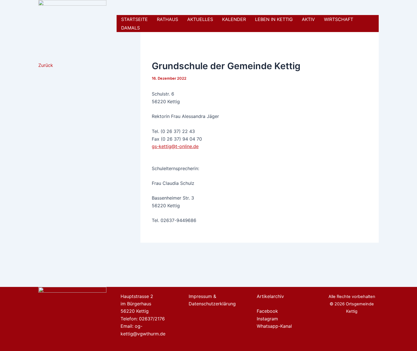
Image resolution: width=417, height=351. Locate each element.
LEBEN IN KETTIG (274, 19)
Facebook (267, 311)
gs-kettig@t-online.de (175, 146)
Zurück (45, 65)
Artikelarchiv (270, 296)
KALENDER (234, 19)
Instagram (267, 319)
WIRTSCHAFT (338, 19)
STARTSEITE (134, 19)
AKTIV (308, 19)
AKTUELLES (200, 19)
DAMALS (130, 28)
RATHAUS (167, 19)
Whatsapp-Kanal (274, 326)
